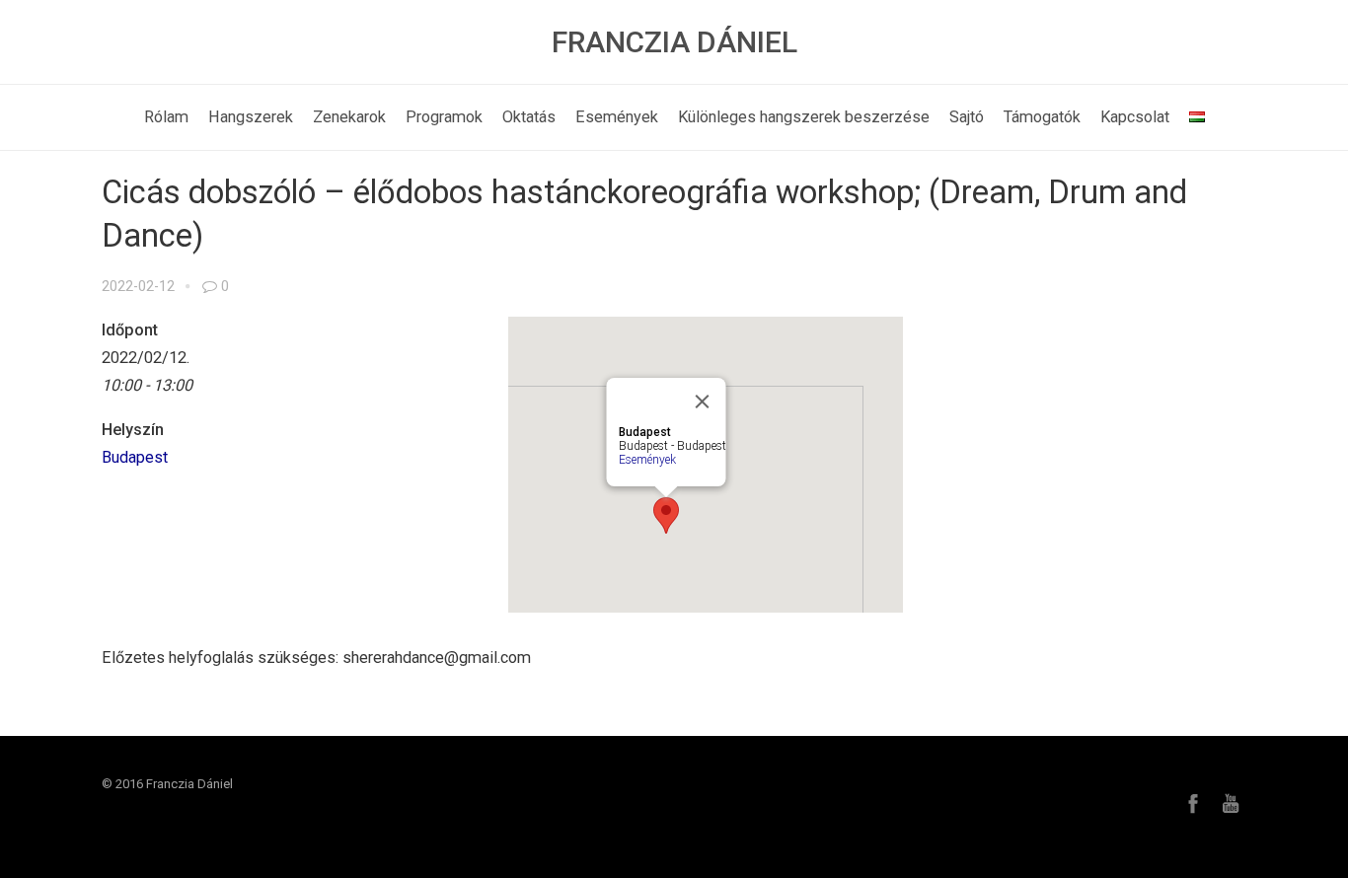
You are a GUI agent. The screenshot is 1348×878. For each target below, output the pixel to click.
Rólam (166, 117)
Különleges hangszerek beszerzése (804, 117)
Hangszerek (250, 117)
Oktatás (529, 117)
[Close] (702, 401)
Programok (444, 117)
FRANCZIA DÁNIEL (674, 42)
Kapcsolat (1134, 117)
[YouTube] (1230, 803)
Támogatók (1042, 117)
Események (616, 117)
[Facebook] (1193, 803)
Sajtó (966, 117)
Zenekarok (349, 117)
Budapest (135, 457)
